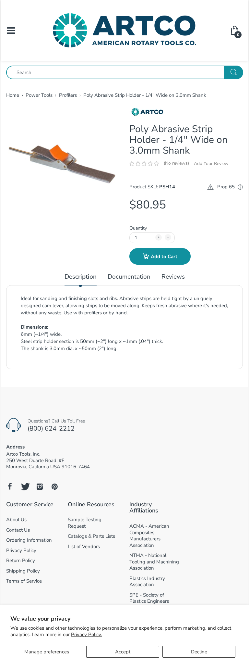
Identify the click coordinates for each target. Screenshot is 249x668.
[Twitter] (24, 486)
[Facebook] (9, 486)
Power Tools (39, 95)
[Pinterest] (54, 486)
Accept (122, 652)
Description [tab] (81, 277)
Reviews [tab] (173, 277)
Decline (199, 652)
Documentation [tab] (129, 277)
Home (12, 95)
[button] (144, 163)
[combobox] (124, 72)
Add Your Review (211, 163)
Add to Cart (164, 256)
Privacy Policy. (86, 634)
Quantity (138, 228)
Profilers (68, 95)
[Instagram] (39, 486)
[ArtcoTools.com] (124, 30)
